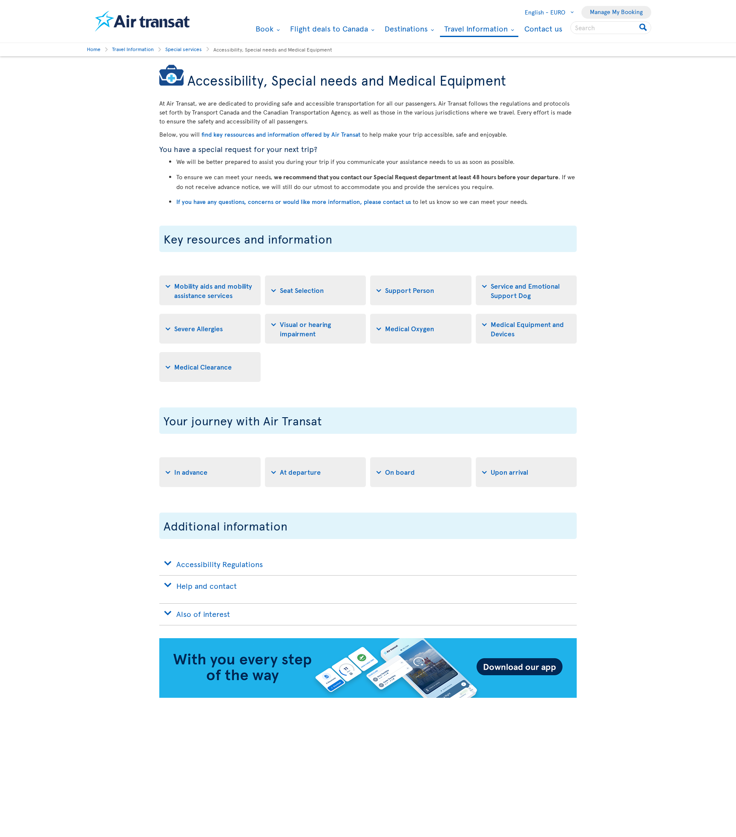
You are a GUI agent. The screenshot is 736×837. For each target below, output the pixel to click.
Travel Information (475, 29)
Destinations (405, 28)
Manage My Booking (616, 12)
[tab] (210, 290)
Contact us (543, 28)
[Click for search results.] (643, 27)
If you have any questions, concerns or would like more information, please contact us (293, 202)
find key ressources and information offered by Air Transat (280, 134)
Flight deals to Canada (328, 28)
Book (263, 28)
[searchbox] (610, 27)
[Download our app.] (368, 695)
